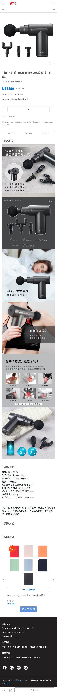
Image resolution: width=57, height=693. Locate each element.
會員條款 (17, 657)
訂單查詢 (34, 647)
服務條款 (36, 657)
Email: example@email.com (14, 632)
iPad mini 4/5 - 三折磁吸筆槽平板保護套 (26, 595)
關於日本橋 (6, 647)
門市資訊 (42, 647)
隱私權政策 (27, 657)
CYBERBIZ (6, 683)
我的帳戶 (25, 647)
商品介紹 (11, 133)
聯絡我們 (16, 647)
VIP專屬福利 (7, 657)
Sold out (35, 690)
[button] (53, 580)
